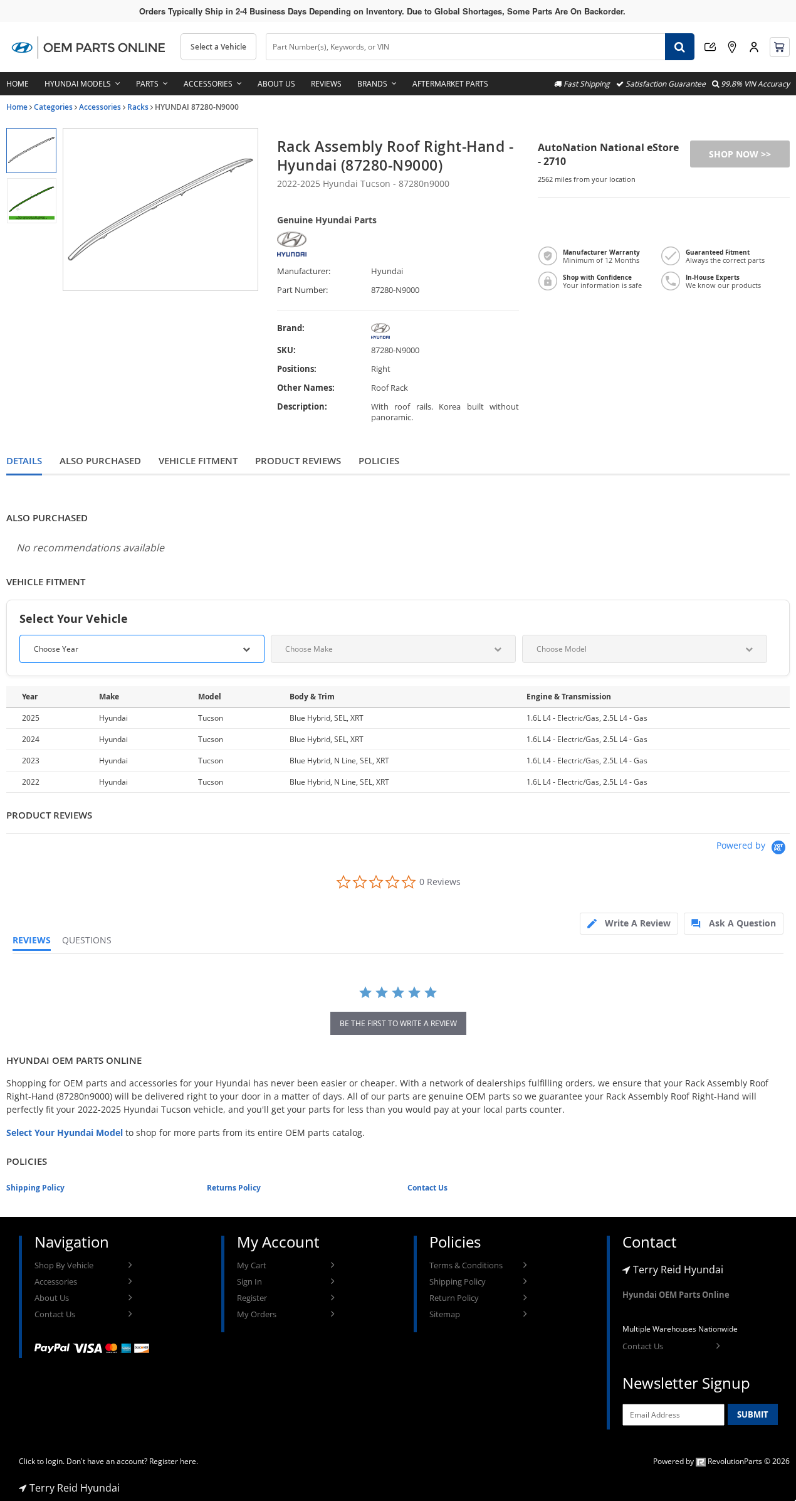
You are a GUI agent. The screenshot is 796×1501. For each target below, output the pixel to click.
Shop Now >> (740, 154)
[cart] (780, 47)
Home (17, 83)
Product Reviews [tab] (298, 460)
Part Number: (302, 290)
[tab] (629, 924)
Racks (138, 107)
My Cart (251, 1265)
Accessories (208, 83)
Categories (53, 107)
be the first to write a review (398, 1023)
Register (252, 1297)
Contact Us (427, 1187)
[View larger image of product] (31, 150)
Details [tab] (24, 460)
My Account (754, 47)
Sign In (249, 1281)
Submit (752, 1414)
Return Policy (454, 1297)
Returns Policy (234, 1187)
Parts (147, 83)
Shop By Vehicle (63, 1265)
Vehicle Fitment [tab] (198, 460)
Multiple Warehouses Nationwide (680, 1328)
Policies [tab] (379, 460)
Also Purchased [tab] (100, 460)
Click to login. (42, 1461)
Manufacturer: (303, 271)
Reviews (326, 83)
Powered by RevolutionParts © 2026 (721, 1461)
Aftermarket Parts (450, 83)
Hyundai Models (78, 83)
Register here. (173, 1461)
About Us (276, 83)
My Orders (256, 1314)
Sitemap (444, 1314)
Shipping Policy (35, 1187)
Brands (372, 83)
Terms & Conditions (466, 1265)
